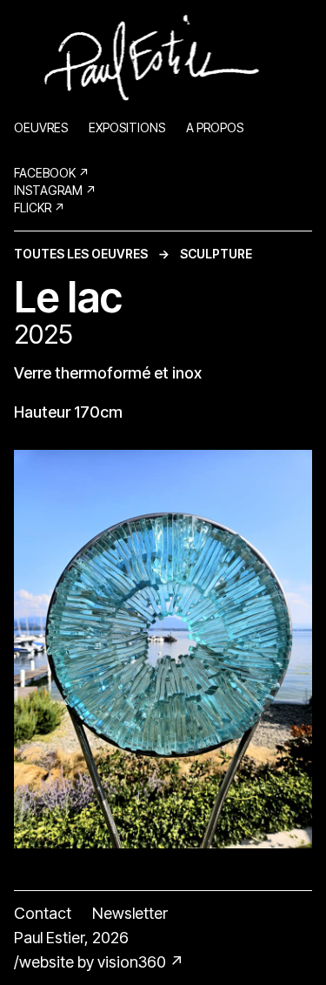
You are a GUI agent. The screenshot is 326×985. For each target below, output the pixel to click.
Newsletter (130, 913)
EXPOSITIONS (127, 127)
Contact (42, 913)
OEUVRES (41, 127)
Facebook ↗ (52, 172)
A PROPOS (214, 127)
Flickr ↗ (39, 207)
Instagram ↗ (55, 190)
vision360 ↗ (140, 962)
